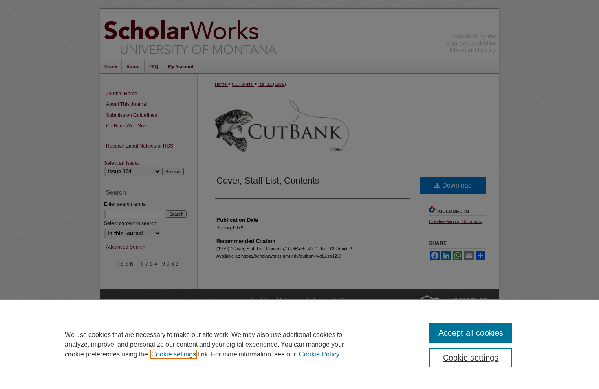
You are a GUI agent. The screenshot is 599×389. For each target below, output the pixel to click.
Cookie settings (173, 354)
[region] (299, 344)
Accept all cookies (470, 332)
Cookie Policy (319, 354)
